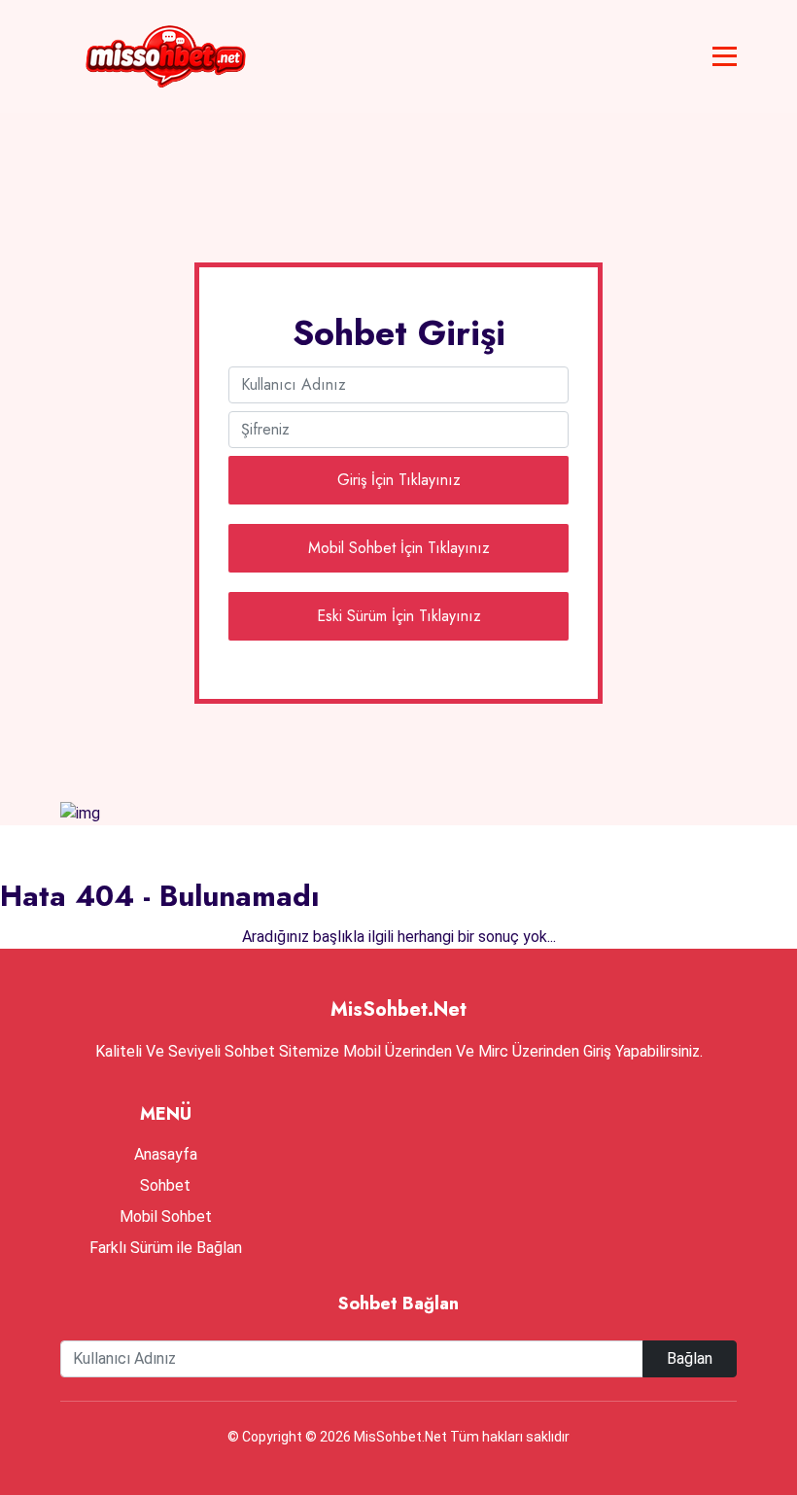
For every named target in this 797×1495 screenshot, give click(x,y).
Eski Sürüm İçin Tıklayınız (399, 616)
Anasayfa (165, 1154)
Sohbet (165, 1185)
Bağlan (689, 1358)
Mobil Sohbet (166, 1216)
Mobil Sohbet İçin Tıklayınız (399, 548)
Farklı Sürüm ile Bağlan (165, 1247)
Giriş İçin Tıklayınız (399, 480)
